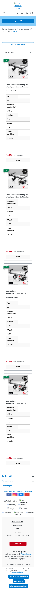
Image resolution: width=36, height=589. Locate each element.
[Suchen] (17, 13)
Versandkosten (26, 554)
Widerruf (18, 544)
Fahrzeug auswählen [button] (18, 21)
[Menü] (4, 13)
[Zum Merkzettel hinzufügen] (27, 75)
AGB (17, 529)
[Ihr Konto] (26, 13)
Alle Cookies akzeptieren (18, 586)
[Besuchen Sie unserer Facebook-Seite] (9, 494)
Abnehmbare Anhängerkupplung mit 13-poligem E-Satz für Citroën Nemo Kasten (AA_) (18, 292)
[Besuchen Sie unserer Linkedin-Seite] (21, 494)
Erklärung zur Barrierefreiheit (18, 535)
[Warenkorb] (31, 13)
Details (18, 160)
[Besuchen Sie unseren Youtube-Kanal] (27, 494)
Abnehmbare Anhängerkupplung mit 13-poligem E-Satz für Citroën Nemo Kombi (18, 402)
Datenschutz (17, 525)
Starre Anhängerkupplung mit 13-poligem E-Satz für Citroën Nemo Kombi (17, 196)
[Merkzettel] (22, 13)
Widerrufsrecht (17, 522)
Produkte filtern (19, 45)
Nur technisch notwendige (19, 576)
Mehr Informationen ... (18, 573)
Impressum (17, 532)
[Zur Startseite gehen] (18, 5)
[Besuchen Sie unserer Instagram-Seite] (15, 494)
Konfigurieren (18, 581)
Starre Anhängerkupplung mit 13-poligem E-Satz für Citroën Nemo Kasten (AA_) (17, 86)
